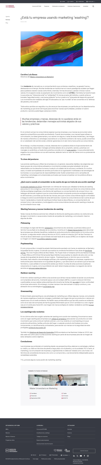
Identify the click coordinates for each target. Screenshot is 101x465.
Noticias (8, 19)
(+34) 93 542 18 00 (78, 463)
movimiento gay (48, 287)
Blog (7, 23)
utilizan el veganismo (58, 319)
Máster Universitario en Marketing (42, 77)
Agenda (8, 16)
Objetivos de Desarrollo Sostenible (42, 332)
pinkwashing (49, 228)
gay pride (76, 282)
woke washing (71, 150)
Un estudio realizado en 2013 (31, 187)
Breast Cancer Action (75, 230)
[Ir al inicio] (10, 6)
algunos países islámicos (37, 268)
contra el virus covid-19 (37, 328)
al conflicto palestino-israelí (47, 239)
